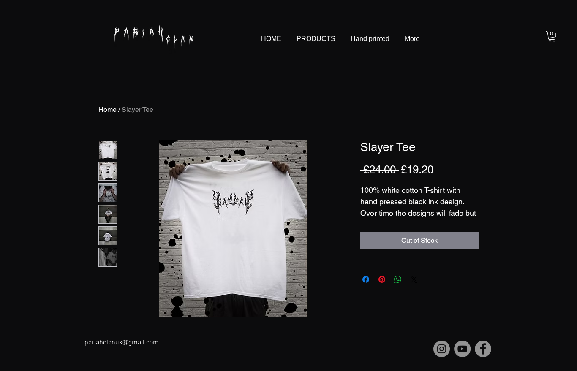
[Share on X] (414, 279)
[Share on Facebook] (366, 279)
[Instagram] (441, 349)
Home (107, 110)
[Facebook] (483, 349)
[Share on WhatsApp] (398, 279)
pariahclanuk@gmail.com (121, 343)
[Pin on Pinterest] (382, 279)
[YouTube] (462, 349)
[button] (552, 36)
